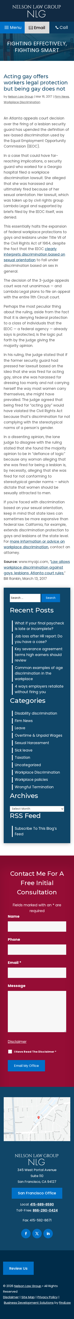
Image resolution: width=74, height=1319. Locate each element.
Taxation (22, 757)
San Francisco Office (37, 1193)
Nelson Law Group (20, 97)
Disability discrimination (36, 713)
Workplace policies (31, 779)
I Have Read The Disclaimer (35, 1052)
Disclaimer (17, 1041)
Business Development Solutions (29, 1302)
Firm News (62, 97)
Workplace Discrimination (22, 102)
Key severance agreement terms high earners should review (38, 654)
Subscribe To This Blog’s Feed (36, 831)
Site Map (28, 1297)
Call (64, 27)
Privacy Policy (47, 1297)
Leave (20, 728)
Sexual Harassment (32, 742)
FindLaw (65, 1302)
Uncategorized (28, 764)
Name (14, 916)
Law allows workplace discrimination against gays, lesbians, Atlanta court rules (37, 567)
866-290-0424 (45, 1210)
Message (16, 985)
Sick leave (23, 750)
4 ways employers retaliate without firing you (39, 689)
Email (39, 28)
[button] (12, 26)
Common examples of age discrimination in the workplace (39, 673)
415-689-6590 (42, 1204)
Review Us (18, 1268)
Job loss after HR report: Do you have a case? (38, 639)
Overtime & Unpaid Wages (38, 735)
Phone (14, 939)
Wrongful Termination (34, 787)
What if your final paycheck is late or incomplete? (39, 626)
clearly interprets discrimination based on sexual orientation (34, 254)
